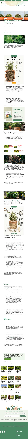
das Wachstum (18, 286)
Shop (23, 5)
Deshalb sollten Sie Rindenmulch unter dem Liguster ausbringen (18, 391)
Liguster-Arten (9, 45)
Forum (3, 5)
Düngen (14, 266)
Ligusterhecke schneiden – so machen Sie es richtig (10, 400)
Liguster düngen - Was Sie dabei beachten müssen (11, 381)
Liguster (11, 86)
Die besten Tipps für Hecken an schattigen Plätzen (11, 151)
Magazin (19, 5)
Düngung (11, 265)
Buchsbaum (10, 101)
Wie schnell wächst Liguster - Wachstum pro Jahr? (18, 400)
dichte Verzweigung (7, 287)
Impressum (17, 434)
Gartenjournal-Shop (19, 431)
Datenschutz (18, 435)
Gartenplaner (8, 5)
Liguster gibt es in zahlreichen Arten (21, 151)
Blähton (16, 139)
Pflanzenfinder (13, 5)
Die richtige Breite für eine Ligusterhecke (10, 390)
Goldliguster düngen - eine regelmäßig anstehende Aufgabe (20, 147)
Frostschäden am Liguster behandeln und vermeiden (4, 390)
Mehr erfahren (23, 426)
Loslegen (22, 0)
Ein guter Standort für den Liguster (11, 146)
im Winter (12, 337)
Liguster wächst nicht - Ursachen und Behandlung (4, 400)
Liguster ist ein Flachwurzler (17, 381)
